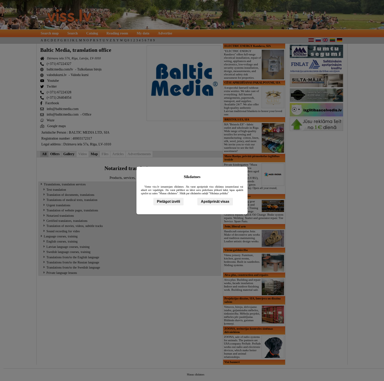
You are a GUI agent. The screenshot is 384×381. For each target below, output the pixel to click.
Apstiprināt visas (215, 201)
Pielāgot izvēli (168, 201)
